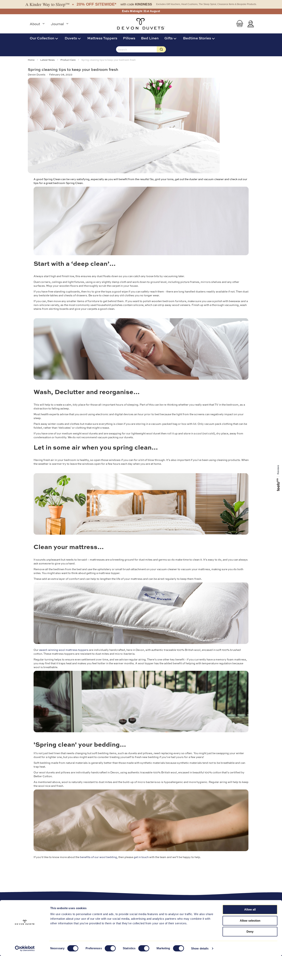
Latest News (47, 59)
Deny (250, 931)
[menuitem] (44, 37)
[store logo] (141, 24)
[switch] (110, 949)
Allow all (250, 909)
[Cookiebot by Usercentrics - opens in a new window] (25, 948)
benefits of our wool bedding (98, 857)
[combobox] (136, 49)
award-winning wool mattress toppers (63, 650)
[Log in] (250, 23)
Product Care (68, 59)
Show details (200, 948)
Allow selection (250, 920)
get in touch (141, 857)
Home (31, 59)
